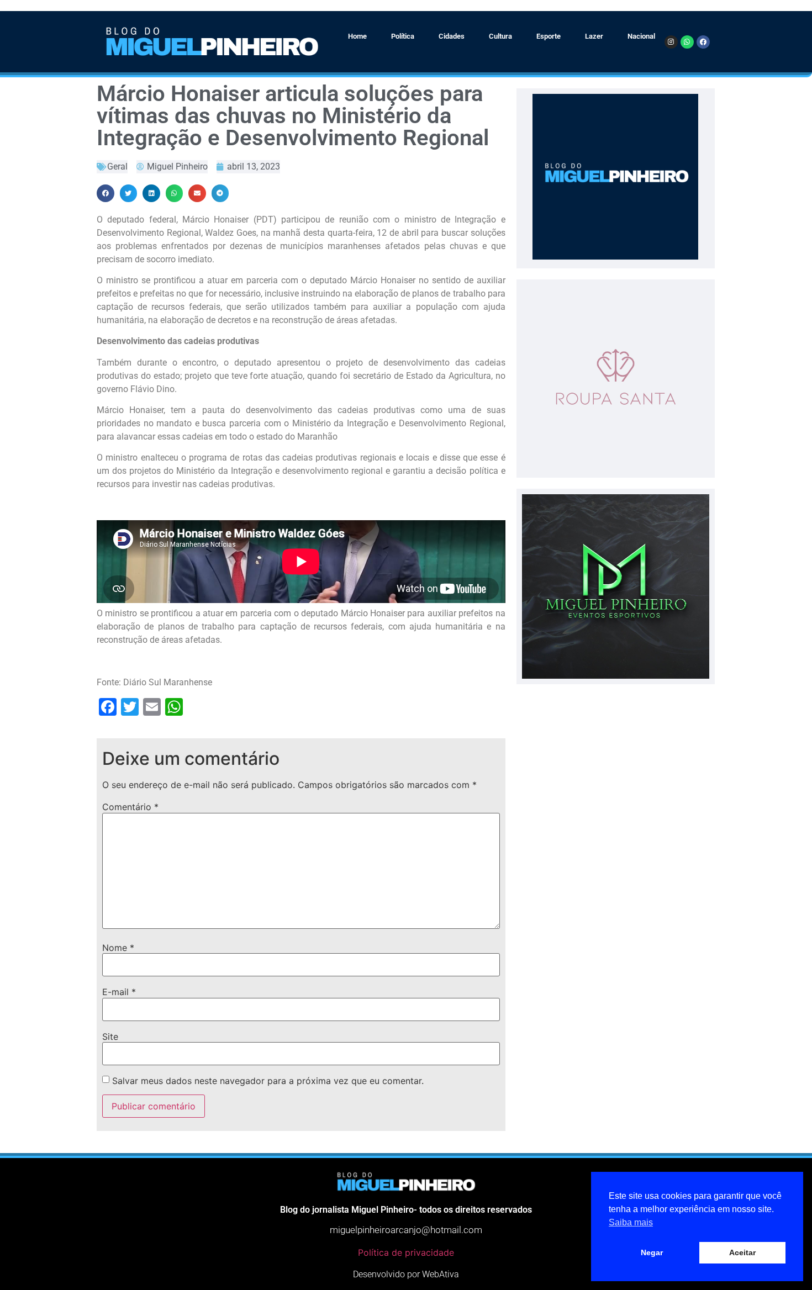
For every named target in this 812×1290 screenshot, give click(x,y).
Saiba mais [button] (631, 1222)
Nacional (641, 36)
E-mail (119, 991)
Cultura (500, 36)
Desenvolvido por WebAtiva (406, 1274)
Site (110, 1036)
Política (402, 36)
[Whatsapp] (687, 42)
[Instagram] (671, 42)
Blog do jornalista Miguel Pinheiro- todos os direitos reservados (406, 1209)
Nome (118, 947)
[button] (105, 193)
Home (357, 36)
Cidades (452, 36)
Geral (117, 166)
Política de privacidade (406, 1252)
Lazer (594, 36)
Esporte (548, 36)
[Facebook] (703, 42)
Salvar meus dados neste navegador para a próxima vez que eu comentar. (268, 1080)
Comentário (130, 806)
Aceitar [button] (742, 1252)
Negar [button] (652, 1252)
